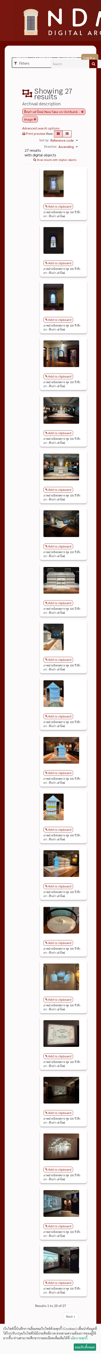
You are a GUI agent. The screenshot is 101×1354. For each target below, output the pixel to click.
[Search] (93, 64)
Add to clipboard (59, 206)
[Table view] (67, 133)
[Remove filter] (82, 111)
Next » (70, 1316)
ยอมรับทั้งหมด (85, 1347)
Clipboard (20, 58)
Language (44, 58)
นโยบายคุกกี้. (79, 1338)
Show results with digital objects (56, 160)
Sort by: (44, 140)
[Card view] (58, 133)
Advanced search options (41, 128)
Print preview (35, 133)
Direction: (50, 146)
